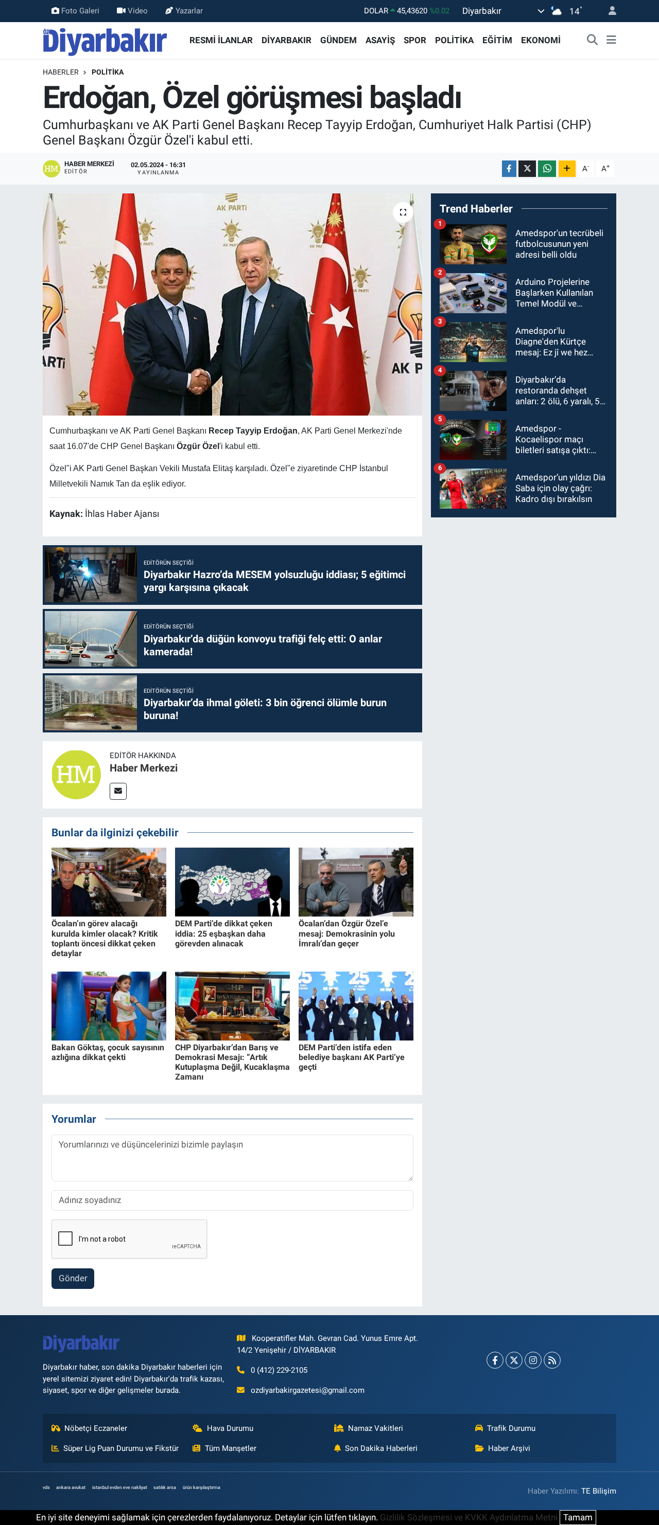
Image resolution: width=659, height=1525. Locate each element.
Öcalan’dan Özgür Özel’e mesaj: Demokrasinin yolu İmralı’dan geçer (347, 933)
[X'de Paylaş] (527, 168)
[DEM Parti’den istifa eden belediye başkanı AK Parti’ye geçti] (356, 1005)
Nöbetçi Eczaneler (95, 1428)
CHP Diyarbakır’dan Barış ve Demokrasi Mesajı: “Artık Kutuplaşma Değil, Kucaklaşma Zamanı (232, 1062)
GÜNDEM (338, 40)
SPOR (415, 40)
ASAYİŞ (380, 40)
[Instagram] (533, 1360)
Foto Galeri (80, 10)
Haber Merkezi (144, 768)
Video (138, 10)
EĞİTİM (497, 40)
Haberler (61, 72)
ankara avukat (70, 1487)
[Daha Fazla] (567, 168)
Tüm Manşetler (230, 1448)
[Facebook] (495, 1360)
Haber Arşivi (509, 1448)
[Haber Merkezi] (76, 774)
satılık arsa (164, 1487)
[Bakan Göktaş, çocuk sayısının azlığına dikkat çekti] (108, 1005)
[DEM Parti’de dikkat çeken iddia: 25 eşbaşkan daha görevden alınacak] (232, 881)
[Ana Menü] (611, 40)
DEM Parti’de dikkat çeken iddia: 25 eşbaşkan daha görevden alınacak (223, 933)
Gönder (73, 1278)
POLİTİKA (454, 40)
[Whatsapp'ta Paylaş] (547, 168)
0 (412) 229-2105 (279, 1370)
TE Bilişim (598, 1491)
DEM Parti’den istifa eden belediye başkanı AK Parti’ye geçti (352, 1057)
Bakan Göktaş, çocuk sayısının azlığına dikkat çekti (107, 1052)
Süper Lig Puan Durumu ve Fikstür (121, 1448)
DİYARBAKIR (286, 40)
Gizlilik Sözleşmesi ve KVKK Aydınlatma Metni (469, 1517)
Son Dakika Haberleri (381, 1448)
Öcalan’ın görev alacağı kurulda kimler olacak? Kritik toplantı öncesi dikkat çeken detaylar (104, 938)
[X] (514, 1360)
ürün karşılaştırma (201, 1487)
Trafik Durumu (511, 1428)
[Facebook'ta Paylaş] (509, 168)
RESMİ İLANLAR (221, 40)
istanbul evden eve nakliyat (119, 1487)
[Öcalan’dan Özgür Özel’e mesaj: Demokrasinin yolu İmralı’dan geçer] (356, 881)
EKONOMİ (541, 40)
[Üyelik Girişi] (608, 11)
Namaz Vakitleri (375, 1428)
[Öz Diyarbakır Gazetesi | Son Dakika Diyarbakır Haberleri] (105, 39)
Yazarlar (189, 10)
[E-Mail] (118, 791)
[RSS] (552, 1360)
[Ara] (592, 40)
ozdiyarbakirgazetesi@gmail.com (308, 1390)
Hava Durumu (230, 1428)
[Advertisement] (523, 598)
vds (46, 1487)
